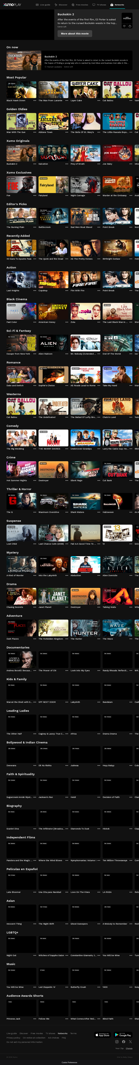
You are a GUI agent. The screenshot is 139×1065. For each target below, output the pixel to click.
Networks (119, 5)
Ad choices (53, 1037)
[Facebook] (124, 1042)
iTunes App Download (102, 1035)
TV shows (101, 5)
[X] (130, 1042)
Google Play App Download (123, 1035)
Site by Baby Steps (124, 1057)
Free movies (82, 5)
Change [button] (129, 1048)
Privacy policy (13, 1037)
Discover (63, 5)
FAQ (64, 1037)
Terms (73, 1033)
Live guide (45, 5)
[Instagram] (117, 1042)
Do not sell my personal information (24, 1042)
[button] (75, 33)
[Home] (12, 5)
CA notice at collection (34, 1037)
